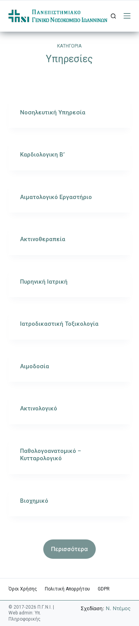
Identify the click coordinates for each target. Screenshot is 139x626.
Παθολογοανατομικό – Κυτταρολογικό (50, 454)
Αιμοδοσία (34, 366)
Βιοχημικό (34, 500)
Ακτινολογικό (38, 408)
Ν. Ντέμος (118, 608)
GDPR (104, 589)
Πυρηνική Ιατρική (44, 281)
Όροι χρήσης (22, 589)
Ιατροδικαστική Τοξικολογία (59, 323)
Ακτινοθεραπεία (42, 239)
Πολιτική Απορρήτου (67, 589)
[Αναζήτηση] (113, 16)
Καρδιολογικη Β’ (42, 154)
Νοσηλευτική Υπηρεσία (52, 112)
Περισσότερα (69, 549)
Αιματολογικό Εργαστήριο (56, 197)
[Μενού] (127, 15)
